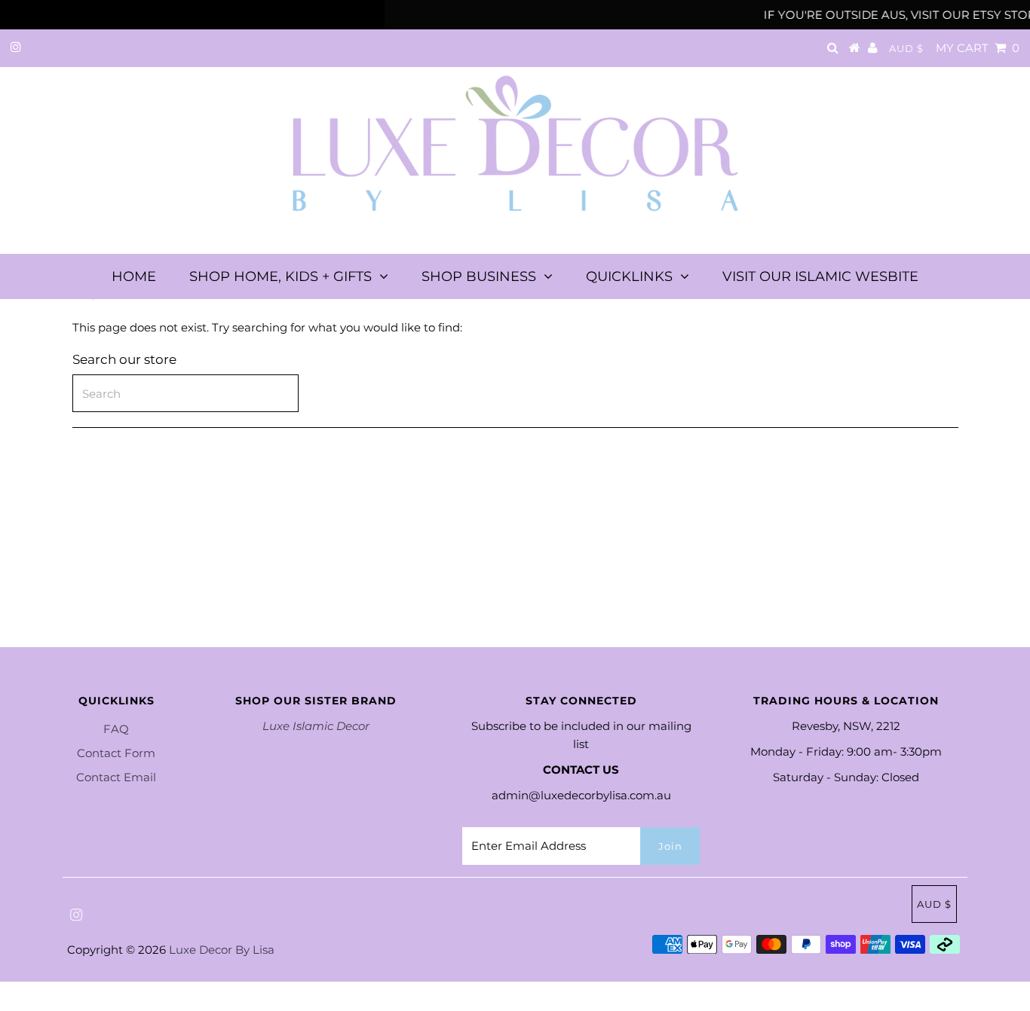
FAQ (116, 729)
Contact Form (116, 753)
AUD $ (906, 48)
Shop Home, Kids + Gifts (280, 276)
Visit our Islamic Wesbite (820, 276)
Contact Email (116, 777)
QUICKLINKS (629, 276)
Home (134, 276)
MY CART (977, 48)
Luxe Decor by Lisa (221, 949)
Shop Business (479, 276)
